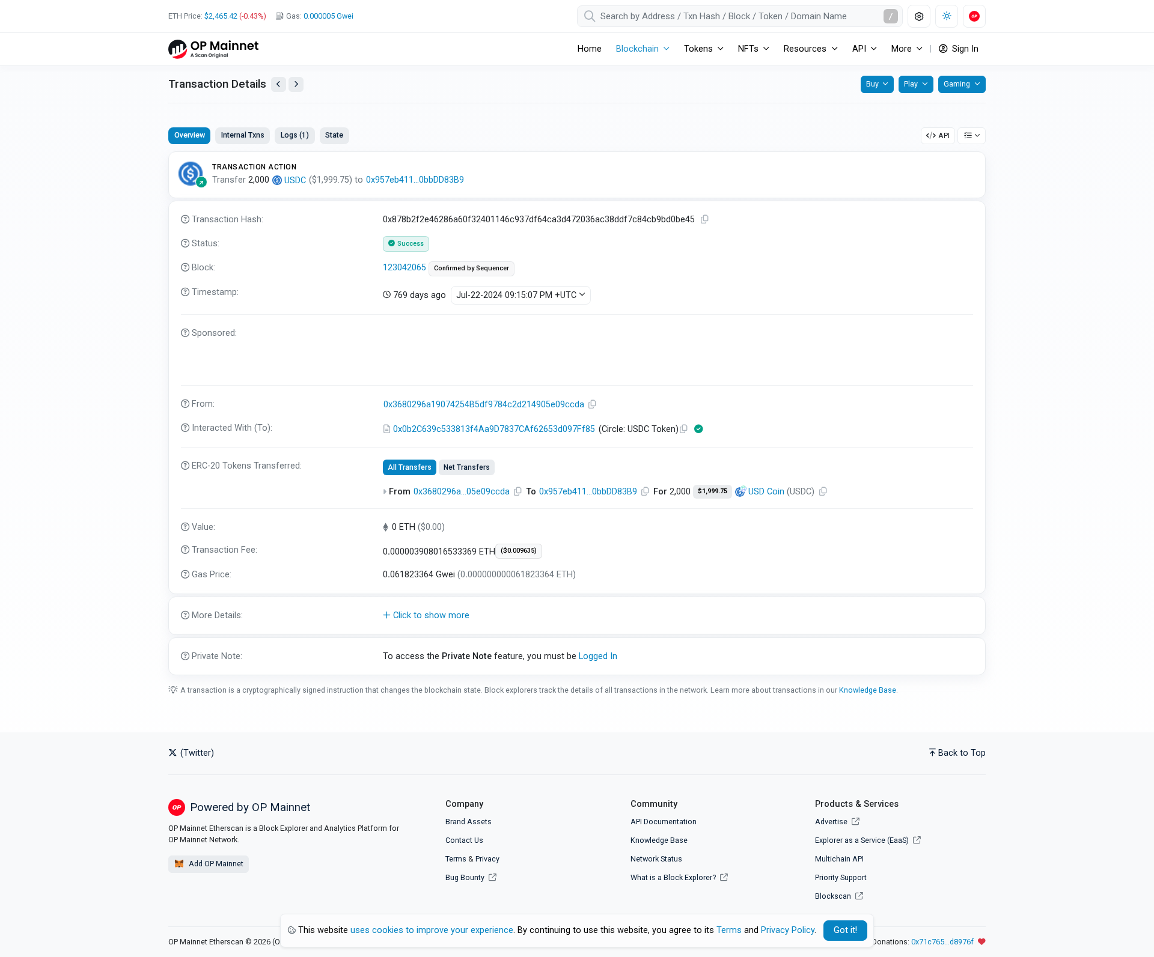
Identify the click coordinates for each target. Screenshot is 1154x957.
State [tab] (334, 134)
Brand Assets (468, 821)
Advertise (832, 821)
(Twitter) (196, 753)
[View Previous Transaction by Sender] (278, 84)
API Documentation (663, 821)
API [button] (859, 49)
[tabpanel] (577, 413)
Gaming (957, 83)
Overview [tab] (189, 134)
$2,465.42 (220, 15)
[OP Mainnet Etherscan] (213, 49)
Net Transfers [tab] (467, 467)
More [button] (901, 49)
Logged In (598, 656)
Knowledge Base (867, 689)
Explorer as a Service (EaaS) (863, 840)
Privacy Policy (787, 930)
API (944, 135)
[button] (577, 615)
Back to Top (962, 753)
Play (911, 83)
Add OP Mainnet (215, 863)
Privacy (487, 858)
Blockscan (834, 896)
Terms (455, 858)
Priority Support (841, 877)
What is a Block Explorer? (674, 877)
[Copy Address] (592, 405)
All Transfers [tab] (410, 467)
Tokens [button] (698, 49)
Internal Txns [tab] (242, 134)
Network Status (656, 858)
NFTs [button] (748, 49)
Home (590, 49)
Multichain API (839, 858)
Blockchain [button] (637, 49)
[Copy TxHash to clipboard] (705, 219)
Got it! (845, 930)
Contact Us (464, 840)
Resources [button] (805, 49)
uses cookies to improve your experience (431, 930)
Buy (872, 83)
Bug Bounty (464, 877)
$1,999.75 (712, 491)
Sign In (964, 49)
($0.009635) (519, 550)
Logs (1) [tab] (295, 134)
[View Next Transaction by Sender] (296, 84)
